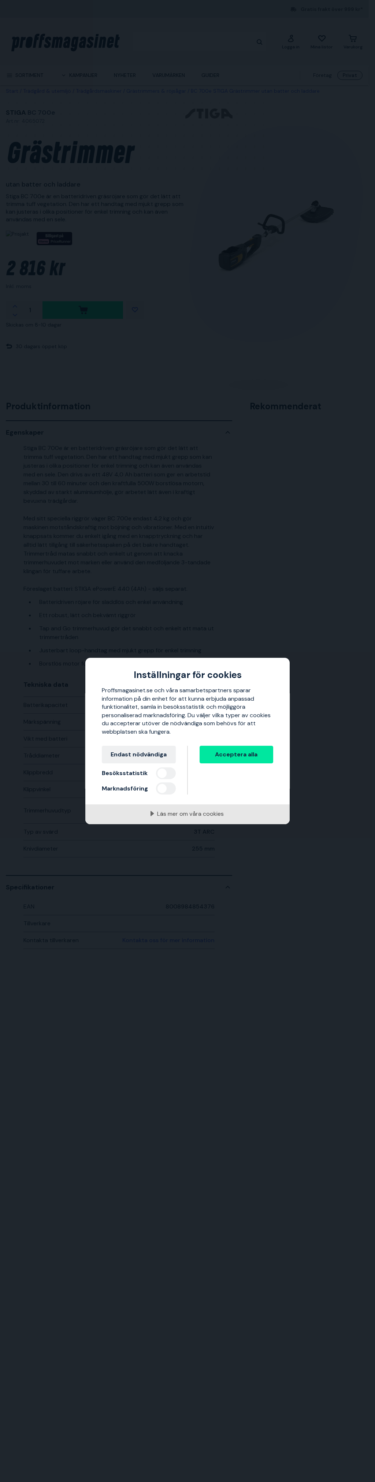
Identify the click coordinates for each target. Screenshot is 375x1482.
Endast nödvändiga (139, 754)
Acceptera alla (236, 754)
